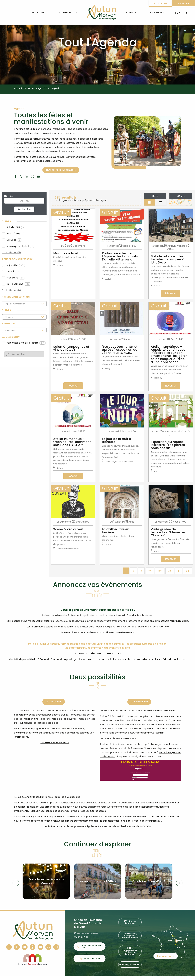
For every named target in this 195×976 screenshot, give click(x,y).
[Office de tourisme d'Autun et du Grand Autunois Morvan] (101, 12)
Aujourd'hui (14, 265)
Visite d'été (14, 233)
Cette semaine (17, 284)
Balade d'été (15, 227)
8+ (149, 570)
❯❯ (187, 570)
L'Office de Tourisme (130, 922)
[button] (185, 13)
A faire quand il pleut (19, 246)
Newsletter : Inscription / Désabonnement (130, 935)
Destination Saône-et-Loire (153, 626)
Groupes (183, 3)
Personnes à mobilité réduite (25, 342)
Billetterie (160, 3)
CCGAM (146, 826)
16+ (160, 570)
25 (169, 570)
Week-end (14, 277)
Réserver (170, 293)
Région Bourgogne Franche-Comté (114, 626)
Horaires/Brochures (130, 964)
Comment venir (165, 956)
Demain (13, 271)
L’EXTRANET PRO (139, 701)
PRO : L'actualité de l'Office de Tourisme (129, 951)
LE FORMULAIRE (53, 701)
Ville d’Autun (126, 826)
